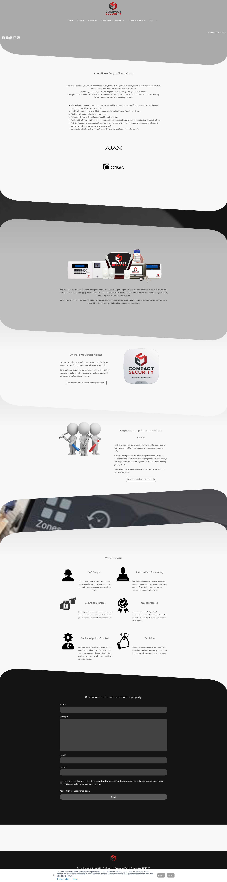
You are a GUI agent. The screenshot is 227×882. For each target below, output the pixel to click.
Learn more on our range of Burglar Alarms (86, 382)
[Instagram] (7, 37)
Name (63, 704)
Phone (63, 767)
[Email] (14, 37)
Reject (170, 875)
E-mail (63, 755)
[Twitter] (10, 37)
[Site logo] (113, 9)
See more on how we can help (141, 479)
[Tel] (18, 37)
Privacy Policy (63, 879)
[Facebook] (3, 37)
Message (64, 716)
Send (113, 797)
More (75, 879)
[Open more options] (157, 20)
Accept (161, 875)
